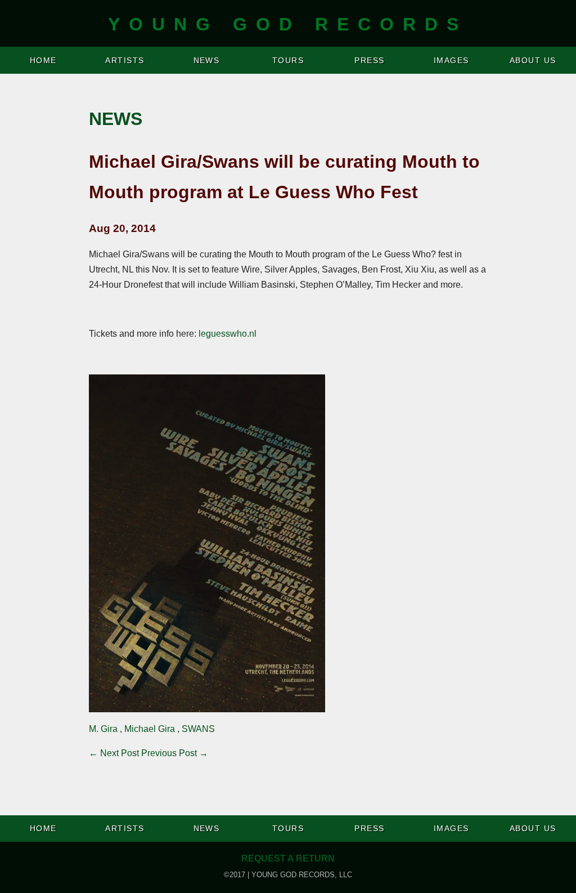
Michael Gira (149, 729)
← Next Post (114, 753)
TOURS (288, 60)
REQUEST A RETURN (288, 858)
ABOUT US (533, 60)
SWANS (198, 729)
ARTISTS (124, 60)
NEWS (207, 60)
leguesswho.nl (227, 333)
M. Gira (103, 729)
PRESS (369, 60)
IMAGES (451, 60)
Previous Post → (174, 753)
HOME (43, 60)
